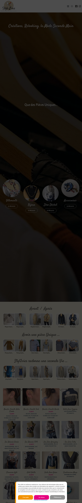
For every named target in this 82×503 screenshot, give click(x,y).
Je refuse (41, 497)
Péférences (57, 497)
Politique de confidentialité (40, 500)
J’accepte (25, 497)
